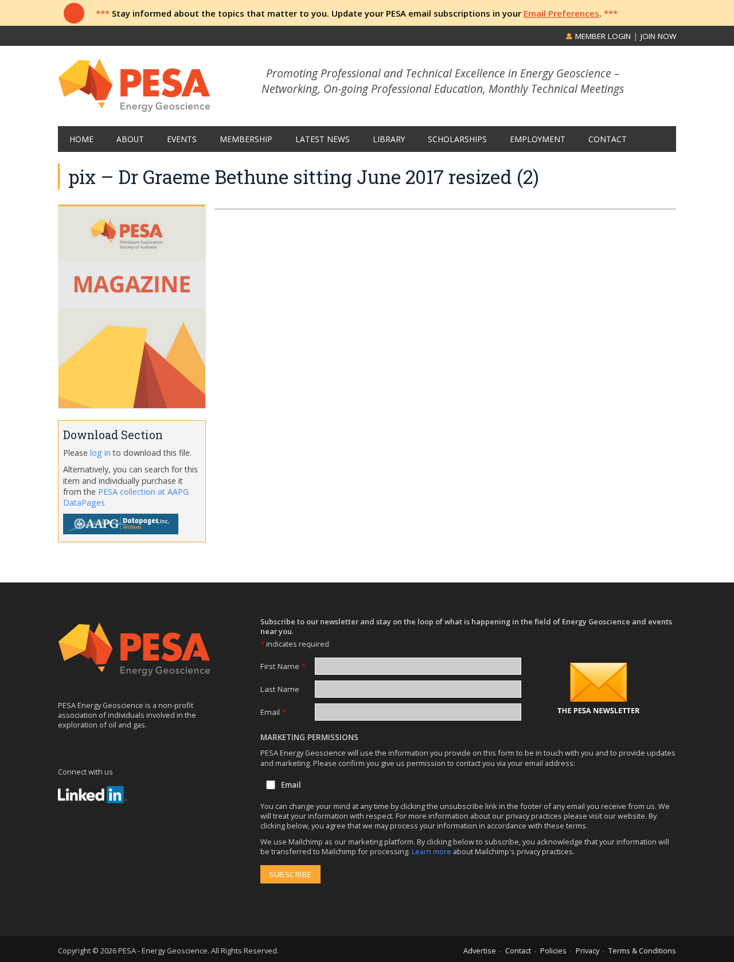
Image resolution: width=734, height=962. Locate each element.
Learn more (432, 851)
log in (100, 452)
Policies (553, 950)
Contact (518, 950)
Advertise (479, 950)
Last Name (279, 689)
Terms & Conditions (642, 950)
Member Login (602, 36)
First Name (283, 666)
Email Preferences (561, 13)
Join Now (658, 36)
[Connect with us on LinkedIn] (92, 794)
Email (273, 712)
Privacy (587, 950)
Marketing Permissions (309, 737)
